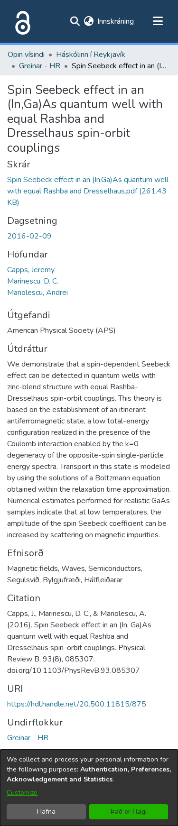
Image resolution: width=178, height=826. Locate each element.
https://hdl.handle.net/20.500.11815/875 (76, 704)
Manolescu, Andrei (37, 292)
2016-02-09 (29, 236)
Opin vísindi (26, 54)
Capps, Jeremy (31, 270)
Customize (22, 792)
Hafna (46, 811)
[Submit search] (75, 21)
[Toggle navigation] (157, 21)
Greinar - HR (39, 66)
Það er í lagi (129, 811)
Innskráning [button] (116, 21)
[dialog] (89, 788)
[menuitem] (88, 21)
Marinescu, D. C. (32, 281)
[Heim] (21, 21)
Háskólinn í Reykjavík (90, 54)
